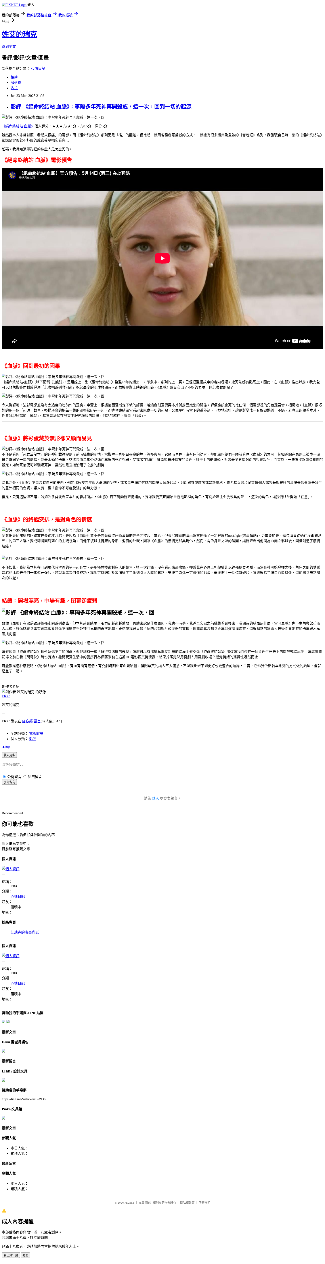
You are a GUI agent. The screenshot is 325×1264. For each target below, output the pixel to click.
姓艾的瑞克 (19, 34)
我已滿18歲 (11, 1255)
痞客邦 (27, 721)
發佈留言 (9, 782)
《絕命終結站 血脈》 (18, 126)
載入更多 (9, 755)
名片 (14, 88)
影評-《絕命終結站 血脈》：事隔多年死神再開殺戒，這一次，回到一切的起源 (101, 106)
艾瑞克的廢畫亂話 (25, 932)
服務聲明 (204, 1202)
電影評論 (36, 733)
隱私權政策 (187, 1202)
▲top (6, 746)
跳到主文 (9, 46)
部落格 (16, 82)
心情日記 (38, 68)
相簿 (14, 77)
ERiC (6, 696)
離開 (25, 1255)
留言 (37, 721)
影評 (32, 739)
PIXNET (129, 1202)
